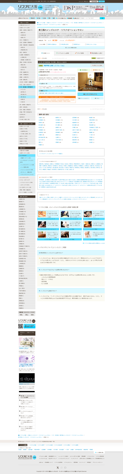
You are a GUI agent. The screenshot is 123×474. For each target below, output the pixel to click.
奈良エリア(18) (23, 138)
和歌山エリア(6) (24, 143)
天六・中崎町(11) (24, 40)
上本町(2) (86, 165)
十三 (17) (23, 89)
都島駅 (57, 134)
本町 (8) (23, 47)
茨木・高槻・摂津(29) (25, 109)
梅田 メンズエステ (64, 197)
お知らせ (41, 462)
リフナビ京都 (49, 445)
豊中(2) (98, 167)
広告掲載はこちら (90, 458)
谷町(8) (75, 165)
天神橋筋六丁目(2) (59, 164)
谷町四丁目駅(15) (23, 251)
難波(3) (50, 165)
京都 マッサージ (54, 197)
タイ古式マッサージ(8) (25, 187)
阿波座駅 (91, 125)
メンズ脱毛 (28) (25, 167)
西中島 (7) (23, 92)
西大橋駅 (74, 125)
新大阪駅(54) (22, 229)
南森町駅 (74, 122)
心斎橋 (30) (23, 57)
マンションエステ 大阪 (75, 197)
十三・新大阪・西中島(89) (26, 87)
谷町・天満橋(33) (24, 74)
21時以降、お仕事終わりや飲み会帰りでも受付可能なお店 (53, 179)
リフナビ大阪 (33, 445)
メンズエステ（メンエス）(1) (46, 153)
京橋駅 (40, 134)
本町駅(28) (21, 219)
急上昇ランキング (53, 458)
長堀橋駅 (58, 132)
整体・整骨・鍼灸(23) (25, 190)
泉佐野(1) (87, 167)
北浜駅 (91, 122)
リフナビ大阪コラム (61, 18)
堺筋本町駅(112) (23, 216)
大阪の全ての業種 (24, 150)
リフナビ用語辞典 (100, 456)
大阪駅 (40, 117)
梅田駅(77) (21, 201)
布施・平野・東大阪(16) (26, 112)
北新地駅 (58, 122)
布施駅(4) (21, 308)
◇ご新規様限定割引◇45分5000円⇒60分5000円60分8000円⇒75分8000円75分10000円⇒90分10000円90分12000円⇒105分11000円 (57, 100)
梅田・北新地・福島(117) (26, 30)
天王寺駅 (74, 120)
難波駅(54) (21, 206)
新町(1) (93, 164)
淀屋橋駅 (74, 117)
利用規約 (89, 462)
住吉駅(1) (21, 273)
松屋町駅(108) (22, 258)
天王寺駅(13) (22, 214)
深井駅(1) (21, 305)
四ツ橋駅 (58, 125)
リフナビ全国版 (23, 445)
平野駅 (91, 137)
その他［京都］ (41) (26, 133)
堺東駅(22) (21, 300)
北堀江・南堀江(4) (85, 164)
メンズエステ (23, 155)
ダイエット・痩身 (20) (26, 172)
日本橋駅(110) (22, 211)
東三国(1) (61, 167)
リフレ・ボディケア (25, 180)
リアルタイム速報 (43, 456)
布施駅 (40, 144)
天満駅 (74, 127)
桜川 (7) (23, 69)
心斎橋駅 (41, 120)
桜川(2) (61, 165)
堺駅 (40, 142)
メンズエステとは (43, 458)
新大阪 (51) (23, 94)
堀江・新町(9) (23, 52)
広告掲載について (49, 462)
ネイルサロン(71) (24, 177)
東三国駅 (74, 137)
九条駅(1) (21, 281)
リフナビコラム (90, 456)
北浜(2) (66, 164)
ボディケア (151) (25, 185)
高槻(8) (44, 169)
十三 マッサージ (83, 199)
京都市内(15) (61, 169)
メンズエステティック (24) (27, 164)
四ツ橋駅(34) (22, 231)
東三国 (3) (23, 97)
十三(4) (44, 167)
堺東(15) (72, 167)
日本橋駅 (58, 120)
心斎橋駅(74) (22, 209)
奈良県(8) (54, 169)
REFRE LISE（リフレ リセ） (52, 65)
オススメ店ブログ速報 (75, 456)
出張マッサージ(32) (25, 27)
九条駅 (57, 137)
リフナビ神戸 (41, 445)
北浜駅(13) (21, 226)
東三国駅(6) (22, 283)
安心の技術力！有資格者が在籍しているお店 (53, 183)
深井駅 (91, 142)
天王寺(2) (97, 165)
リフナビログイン (68, 462)
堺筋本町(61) (77, 164)
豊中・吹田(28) (23, 107)
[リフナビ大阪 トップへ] (30, 7)
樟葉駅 (91, 139)
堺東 (49, 18)
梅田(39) (41, 164)
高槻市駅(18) (22, 293)
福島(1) (52, 164)
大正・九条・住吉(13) (25, 84)
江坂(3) (67, 167)
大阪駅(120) (22, 199)
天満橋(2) (81, 165)
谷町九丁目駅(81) (23, 256)
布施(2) (49, 169)
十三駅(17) (21, 276)
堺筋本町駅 (92, 120)
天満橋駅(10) (22, 248)
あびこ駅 (41, 139)
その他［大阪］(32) (25, 119)
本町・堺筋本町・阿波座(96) (27, 45)
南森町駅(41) (22, 224)
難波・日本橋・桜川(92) (26, 62)
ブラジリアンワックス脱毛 (60, 199)
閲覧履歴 (70, 18)
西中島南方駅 (42, 137)
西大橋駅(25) (22, 233)
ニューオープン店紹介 (63, 456)
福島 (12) (23, 37)
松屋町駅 (41, 132)
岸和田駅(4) (22, 303)
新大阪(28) (55, 167)
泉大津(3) (93, 167)
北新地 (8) (23, 35)
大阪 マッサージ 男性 (44, 197)
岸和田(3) (77, 167)
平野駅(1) (21, 286)
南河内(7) (22, 117)
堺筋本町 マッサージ (47, 199)
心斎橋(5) (98, 164)
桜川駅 (40, 127)
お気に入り (76, 18)
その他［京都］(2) (69, 169)
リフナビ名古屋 (58, 445)
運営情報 (76, 462)
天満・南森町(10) (24, 72)
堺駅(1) (20, 298)
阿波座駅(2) (22, 236)
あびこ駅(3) (22, 288)
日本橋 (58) (23, 67)
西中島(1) (49, 167)
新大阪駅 (41, 125)
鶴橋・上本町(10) (24, 77)
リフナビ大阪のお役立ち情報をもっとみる (94, 243)
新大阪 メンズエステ (73, 199)
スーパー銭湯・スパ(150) (26, 192)
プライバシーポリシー (98, 462)
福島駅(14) (21, 241)
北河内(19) (22, 114)
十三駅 (91, 134)
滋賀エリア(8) (23, 141)
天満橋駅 (41, 130)
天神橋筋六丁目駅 (93, 127)
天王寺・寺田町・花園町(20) (27, 82)
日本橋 (44, 18)
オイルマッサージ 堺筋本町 (88, 197)
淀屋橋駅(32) (22, 204)
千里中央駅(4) (22, 290)
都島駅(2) (21, 271)
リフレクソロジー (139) (27, 182)
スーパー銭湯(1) (58, 153)
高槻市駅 (74, 139)
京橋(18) (92, 165)
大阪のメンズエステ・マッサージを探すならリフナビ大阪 (62, 471)
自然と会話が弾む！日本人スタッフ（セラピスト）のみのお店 (80, 183)
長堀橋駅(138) (22, 261)
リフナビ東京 (66, 445)
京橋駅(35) (21, 268)
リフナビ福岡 (75, 445)
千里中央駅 (58, 139)
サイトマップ (82, 462)
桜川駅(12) (21, 238)
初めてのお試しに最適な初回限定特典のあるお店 (80, 179)
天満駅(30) (21, 243)
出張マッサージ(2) (24, 126)
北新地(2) (46, 164)
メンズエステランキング (63, 458)
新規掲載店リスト (53, 456)
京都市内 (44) (24, 131)
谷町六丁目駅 (75, 130)
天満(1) (65, 165)
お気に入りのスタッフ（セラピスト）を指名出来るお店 (81, 185)
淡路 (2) (23, 99)
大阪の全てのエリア (25, 25)
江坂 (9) (23, 102)
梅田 (54, 18)
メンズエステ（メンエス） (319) (27, 161)
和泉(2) (82, 167)
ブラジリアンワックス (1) (27, 174)
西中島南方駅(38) (23, 278)
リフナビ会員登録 (58, 462)
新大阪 (38, 18)
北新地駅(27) (22, 221)
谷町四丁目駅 (59, 130)
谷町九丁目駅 (92, 130)
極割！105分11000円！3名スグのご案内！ (54, 93)
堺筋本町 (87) (24, 50)
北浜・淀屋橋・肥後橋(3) (26, 42)
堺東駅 (57, 142)
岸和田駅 (74, 142)
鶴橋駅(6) (21, 266)
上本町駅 (74, 132)
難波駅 (91, 117)
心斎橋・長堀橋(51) (25, 54)
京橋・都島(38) (23, 79)
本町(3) (71, 164)
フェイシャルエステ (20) (27, 169)
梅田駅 (57, 117)
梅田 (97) (23, 32)
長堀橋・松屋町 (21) (26, 59)
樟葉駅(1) (21, 295)
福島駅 (57, 127)
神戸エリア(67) (23, 136)
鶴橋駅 (91, 132)
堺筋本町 (33, 18)
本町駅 (40, 122)
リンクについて (74, 458)
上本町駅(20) (22, 263)
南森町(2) (70, 165)
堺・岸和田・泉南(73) (25, 104)
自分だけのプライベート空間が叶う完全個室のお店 (69, 181)
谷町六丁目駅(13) (23, 253)
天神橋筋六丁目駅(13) (24, 246)
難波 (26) (23, 64)
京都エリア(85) (23, 128)
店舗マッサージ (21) (26, 158)
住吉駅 (74, 134)
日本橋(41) (55, 165)
